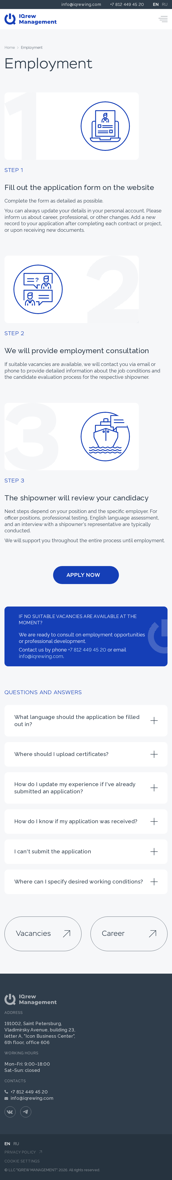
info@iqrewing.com (81, 4)
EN (156, 4)
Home (9, 47)
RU (165, 4)
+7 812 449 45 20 (127, 4)
